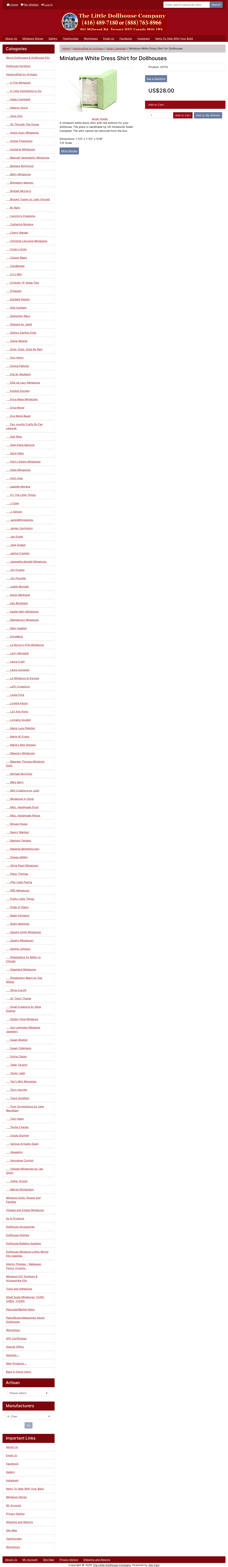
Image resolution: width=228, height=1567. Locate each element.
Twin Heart (15, 1118)
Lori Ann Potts (17, 711)
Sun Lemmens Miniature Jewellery (23, 1029)
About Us (11, 38)
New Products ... (16, 1363)
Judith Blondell (17, 586)
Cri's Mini (14, 274)
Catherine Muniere (19, 224)
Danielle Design (18, 299)
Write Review (69, 151)
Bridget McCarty (18, 191)
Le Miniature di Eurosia (22, 678)
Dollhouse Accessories (20, 1226)
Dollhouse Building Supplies (23, 1243)
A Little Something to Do (24, 91)
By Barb (13, 207)
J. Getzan (14, 511)
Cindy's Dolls (16, 249)
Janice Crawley (18, 553)
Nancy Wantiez (17, 832)
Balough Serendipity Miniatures (27, 157)
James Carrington (19, 528)
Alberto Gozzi (17, 107)
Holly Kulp (14, 478)
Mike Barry (15, 782)
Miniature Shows (32, 38)
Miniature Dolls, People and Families (23, 1199)
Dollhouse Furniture (18, 66)
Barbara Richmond (19, 166)
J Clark (12, 503)
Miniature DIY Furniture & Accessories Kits (21, 1278)
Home (14, 4)
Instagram (143, 38)
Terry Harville (16, 1089)
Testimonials (70, 38)
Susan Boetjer (17, 1039)
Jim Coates (15, 570)
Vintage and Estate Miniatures (25, 1210)
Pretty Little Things (20, 898)
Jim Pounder (16, 578)
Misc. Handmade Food (22, 807)
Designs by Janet (19, 324)
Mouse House (16, 823)
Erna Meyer (15, 407)
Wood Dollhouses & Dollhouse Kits (28, 57)
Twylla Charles (17, 1127)
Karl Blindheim (17, 603)
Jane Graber (16, 545)
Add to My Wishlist (208, 115)
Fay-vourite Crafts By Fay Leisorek (24, 426)
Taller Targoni (16, 1064)
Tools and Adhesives (19, 1288)
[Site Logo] (114, 22)
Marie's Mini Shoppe (21, 745)
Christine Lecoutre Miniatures (26, 241)
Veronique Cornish (19, 1160)
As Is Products (15, 1218)
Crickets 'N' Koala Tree (22, 282)
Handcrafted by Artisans (87, 48)
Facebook (126, 38)
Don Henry (15, 357)
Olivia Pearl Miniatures (22, 865)
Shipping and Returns (19, 1522)
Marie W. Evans (17, 736)
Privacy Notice (15, 1513)
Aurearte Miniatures (20, 149)
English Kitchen (18, 391)
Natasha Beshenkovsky (22, 848)
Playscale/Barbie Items (20, 1309)
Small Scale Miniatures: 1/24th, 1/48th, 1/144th (25, 1299)
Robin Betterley (18, 923)
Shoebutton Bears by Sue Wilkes (24, 979)
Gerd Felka (15, 453)
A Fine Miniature (18, 82)
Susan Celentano (18, 1048)
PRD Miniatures (17, 890)
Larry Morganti (17, 653)
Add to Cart (182, 115)
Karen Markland (18, 595)
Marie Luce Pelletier (20, 728)
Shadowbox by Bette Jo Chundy (23, 959)
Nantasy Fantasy (18, 840)
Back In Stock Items (18, 1371)
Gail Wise (14, 436)
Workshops (91, 38)
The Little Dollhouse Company (112, 1565)
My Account (13, 1505)
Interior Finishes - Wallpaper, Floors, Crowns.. (24, 1266)
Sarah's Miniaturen (19, 940)
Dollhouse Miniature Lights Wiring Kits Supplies (27, 1253)
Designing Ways (18, 316)
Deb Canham (16, 307)
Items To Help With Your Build (174, 38)
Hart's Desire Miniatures (23, 461)
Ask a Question (156, 78)
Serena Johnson (18, 948)
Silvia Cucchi (16, 990)
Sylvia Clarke (16, 1056)
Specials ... (12, 1355)
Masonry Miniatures (20, 753)
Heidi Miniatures (18, 470)
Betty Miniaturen (18, 174)
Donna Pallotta (17, 366)
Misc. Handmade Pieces (23, 815)
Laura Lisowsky (18, 670)
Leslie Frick (15, 695)
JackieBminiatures (19, 520)
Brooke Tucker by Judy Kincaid (28, 199)
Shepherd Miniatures (21, 969)
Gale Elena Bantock (20, 445)
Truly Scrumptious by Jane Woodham (25, 1108)
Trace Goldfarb (17, 1098)
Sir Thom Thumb (18, 998)
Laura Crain (15, 661)
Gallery (53, 38)
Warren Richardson (20, 1189)
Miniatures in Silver (20, 798)
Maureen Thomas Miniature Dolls (25, 763)
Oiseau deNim (17, 857)
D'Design (14, 291)
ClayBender (15, 266)
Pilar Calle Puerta (19, 882)
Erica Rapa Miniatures (22, 399)
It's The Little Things (21, 495)
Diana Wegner (17, 341)
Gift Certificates (16, 1338)
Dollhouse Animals (17, 1235)
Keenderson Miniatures (22, 620)
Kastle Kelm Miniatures (22, 611)
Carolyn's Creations (20, 216)
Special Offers (15, 1346)
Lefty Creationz (18, 686)
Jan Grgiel (14, 536)
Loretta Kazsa (17, 703)
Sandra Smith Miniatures (23, 932)
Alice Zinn (14, 116)
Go (28, 1425)
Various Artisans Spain (22, 1143)
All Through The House (22, 124)
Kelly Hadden (16, 628)
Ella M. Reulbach (18, 374)
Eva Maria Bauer (18, 416)
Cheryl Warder (17, 232)
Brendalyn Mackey (19, 182)
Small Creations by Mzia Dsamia (23, 1008)
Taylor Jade (15, 1073)
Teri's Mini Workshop (21, 1081)
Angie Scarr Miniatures (22, 132)
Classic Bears (16, 257)
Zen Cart (154, 1565)
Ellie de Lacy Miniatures (23, 382)
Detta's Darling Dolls (21, 332)
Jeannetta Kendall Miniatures (26, 561)
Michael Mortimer (19, 774)
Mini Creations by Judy (22, 790)
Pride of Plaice (17, 907)
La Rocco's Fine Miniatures (25, 645)
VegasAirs (14, 1152)
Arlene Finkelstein (19, 141)
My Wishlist (31, 4)
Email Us (108, 38)
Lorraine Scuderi (18, 720)
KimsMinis (14, 636)
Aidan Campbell (116, 48)
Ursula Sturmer (17, 1135)
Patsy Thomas (17, 873)
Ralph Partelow (17, 915)
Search (216, 4)
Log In (48, 4)
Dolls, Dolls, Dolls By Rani (24, 349)
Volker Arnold (16, 1181)
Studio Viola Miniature (22, 1019)
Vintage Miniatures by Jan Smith (24, 1170)
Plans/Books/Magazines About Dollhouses (25, 1319)
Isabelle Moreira (18, 486)
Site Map (11, 1530)
